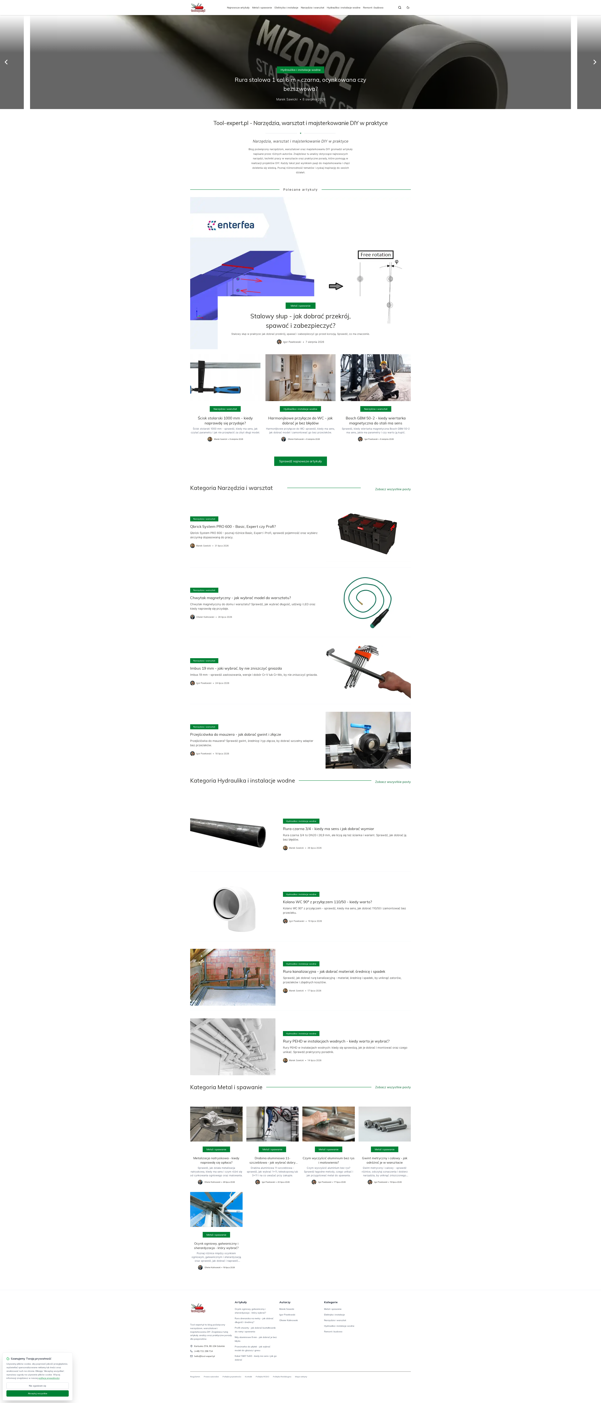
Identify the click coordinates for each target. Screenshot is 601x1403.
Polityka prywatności (232, 1376)
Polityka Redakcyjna (282, 1376)
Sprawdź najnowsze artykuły (300, 461)
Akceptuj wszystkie (37, 1393)
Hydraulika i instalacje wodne (343, 7)
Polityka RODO (262, 1376)
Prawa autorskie (211, 1376)
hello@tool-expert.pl (204, 1356)
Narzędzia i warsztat (312, 7)
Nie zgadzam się (37, 1385)
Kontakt (248, 1376)
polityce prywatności (49, 1378)
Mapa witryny (301, 1376)
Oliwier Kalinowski (288, 1320)
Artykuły (241, 1302)
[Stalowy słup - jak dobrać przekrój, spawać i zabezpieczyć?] (300, 273)
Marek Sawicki (286, 1309)
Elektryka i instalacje (286, 7)
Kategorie (331, 1302)
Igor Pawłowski (287, 1314)
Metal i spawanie (262, 7)
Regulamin (195, 1376)
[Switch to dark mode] (408, 7)
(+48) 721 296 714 (203, 1351)
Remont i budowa (373, 7)
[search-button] (399, 7)
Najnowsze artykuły (238, 7)
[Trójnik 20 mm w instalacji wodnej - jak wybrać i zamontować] (300, 62)
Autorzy (284, 1302)
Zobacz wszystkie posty (393, 489)
